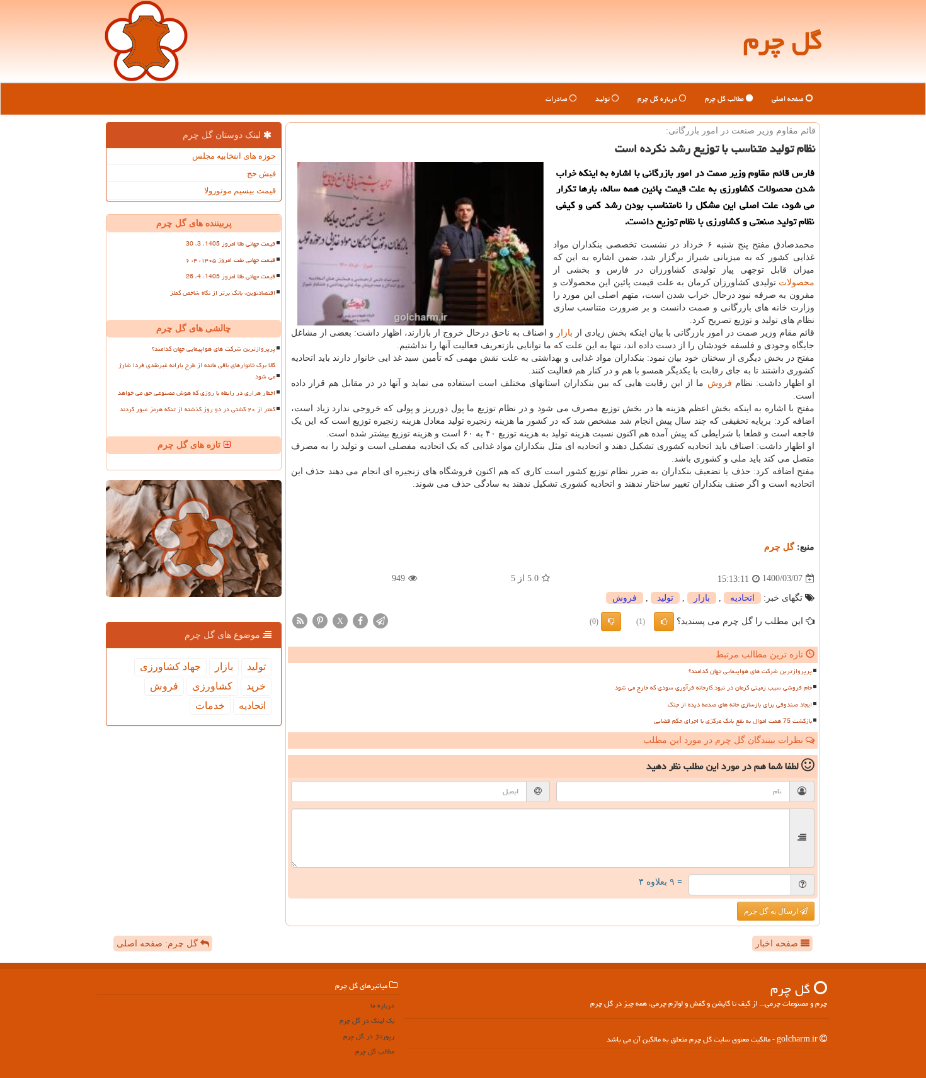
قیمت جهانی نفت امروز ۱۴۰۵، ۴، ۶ (230, 260)
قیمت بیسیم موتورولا (240, 190)
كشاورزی (212, 686)
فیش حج (261, 173)
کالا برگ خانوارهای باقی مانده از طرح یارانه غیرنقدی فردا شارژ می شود (196, 370)
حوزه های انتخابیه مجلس (234, 156)
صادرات (557, 98)
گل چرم (782, 40)
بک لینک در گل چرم (367, 1020)
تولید (603, 98)
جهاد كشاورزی (170, 666)
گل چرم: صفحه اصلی (158, 943)
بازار (564, 333)
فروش (719, 383)
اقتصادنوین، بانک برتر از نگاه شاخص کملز (222, 293)
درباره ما (382, 1005)
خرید (256, 686)
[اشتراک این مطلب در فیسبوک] (360, 620)
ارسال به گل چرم (772, 911)
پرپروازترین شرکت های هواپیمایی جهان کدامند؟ (750, 671)
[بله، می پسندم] (664, 621)
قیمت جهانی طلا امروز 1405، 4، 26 (230, 276)
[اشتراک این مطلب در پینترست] (320, 620)
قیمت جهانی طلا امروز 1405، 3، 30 (230, 243)
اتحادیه (742, 598)
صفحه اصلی (789, 98)
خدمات (210, 705)
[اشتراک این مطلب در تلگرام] (380, 620)
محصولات (797, 282)
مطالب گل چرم (725, 98)
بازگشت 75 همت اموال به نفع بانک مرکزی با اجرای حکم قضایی (733, 721)
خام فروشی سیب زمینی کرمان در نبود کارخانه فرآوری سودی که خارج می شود (713, 687)
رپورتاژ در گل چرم (368, 1036)
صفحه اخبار (778, 943)
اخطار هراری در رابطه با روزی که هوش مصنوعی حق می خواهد (196, 393)
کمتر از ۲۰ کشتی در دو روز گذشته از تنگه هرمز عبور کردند (197, 409)
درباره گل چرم (658, 98)
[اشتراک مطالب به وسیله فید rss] (300, 620)
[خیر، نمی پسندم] (611, 621)
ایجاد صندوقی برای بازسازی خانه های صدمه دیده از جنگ (740, 704)
